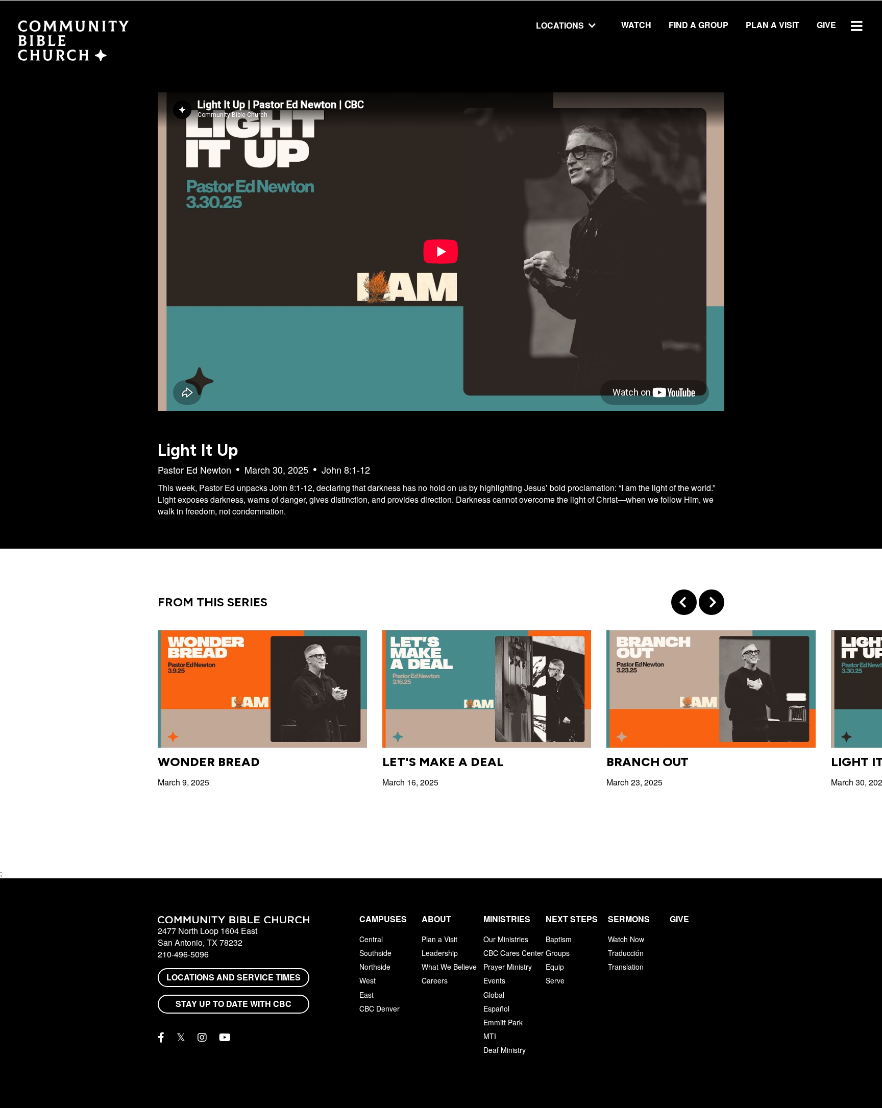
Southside (375, 953)
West (367, 980)
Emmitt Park (503, 1022)
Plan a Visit (772, 25)
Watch (636, 25)
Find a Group (698, 25)
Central (371, 939)
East (366, 995)
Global (493, 995)
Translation (626, 967)
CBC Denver (379, 1008)
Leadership (440, 953)
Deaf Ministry (504, 1050)
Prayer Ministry (507, 967)
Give (826, 25)
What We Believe (449, 967)
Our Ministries (505, 939)
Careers (435, 980)
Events (494, 980)
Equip (555, 967)
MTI (489, 1036)
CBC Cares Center (513, 953)
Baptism (559, 939)
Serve (555, 980)
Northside (374, 967)
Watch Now (626, 939)
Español (496, 1008)
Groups (558, 953)
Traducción (626, 953)
